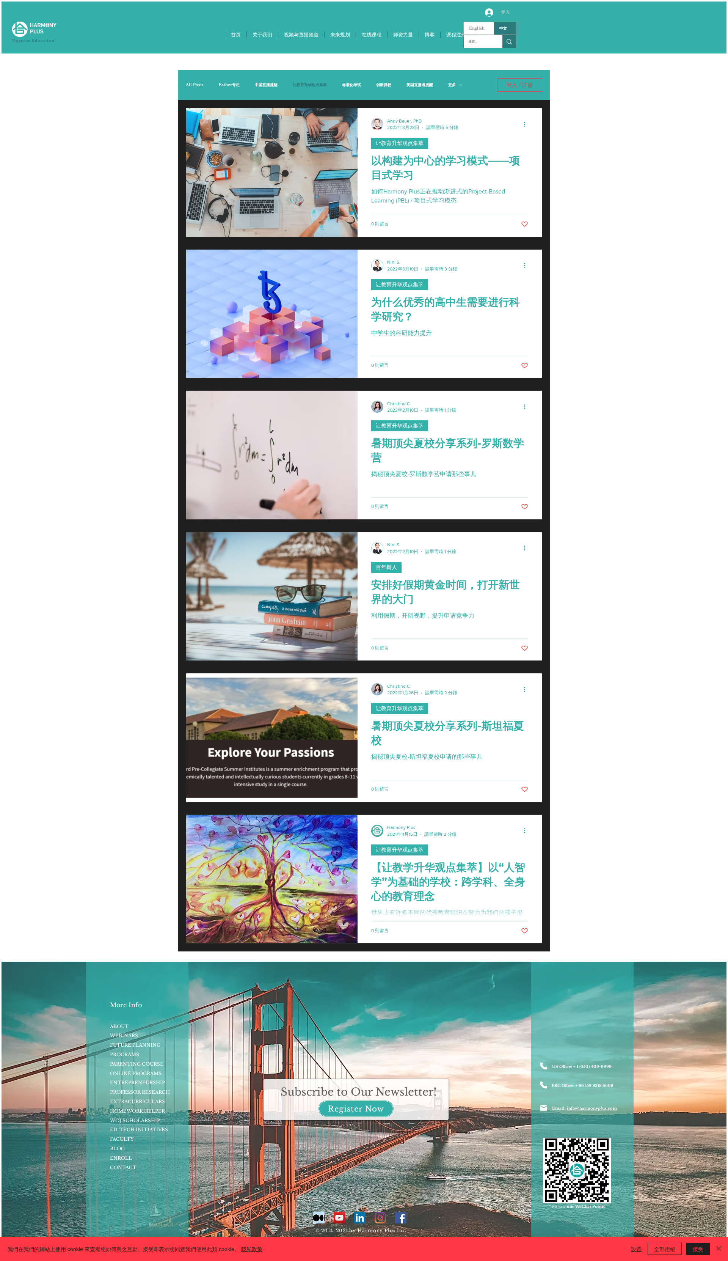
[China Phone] (543, 1085)
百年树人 (386, 567)
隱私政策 (251, 1249)
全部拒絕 (664, 1249)
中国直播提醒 (266, 85)
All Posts (195, 85)
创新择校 (383, 85)
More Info (126, 1005)
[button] (356, 1108)
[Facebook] (400, 1217)
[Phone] (543, 1066)
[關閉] (718, 1249)
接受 (698, 1249)
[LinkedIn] (360, 1217)
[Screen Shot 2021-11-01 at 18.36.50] (319, 1217)
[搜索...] (509, 41)
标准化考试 (351, 85)
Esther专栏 (229, 85)
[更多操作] (527, 124)
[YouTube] (339, 1217)
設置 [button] (636, 1249)
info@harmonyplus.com (592, 1108)
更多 (452, 85)
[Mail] (543, 1107)
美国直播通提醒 (419, 85)
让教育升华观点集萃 (310, 85)
